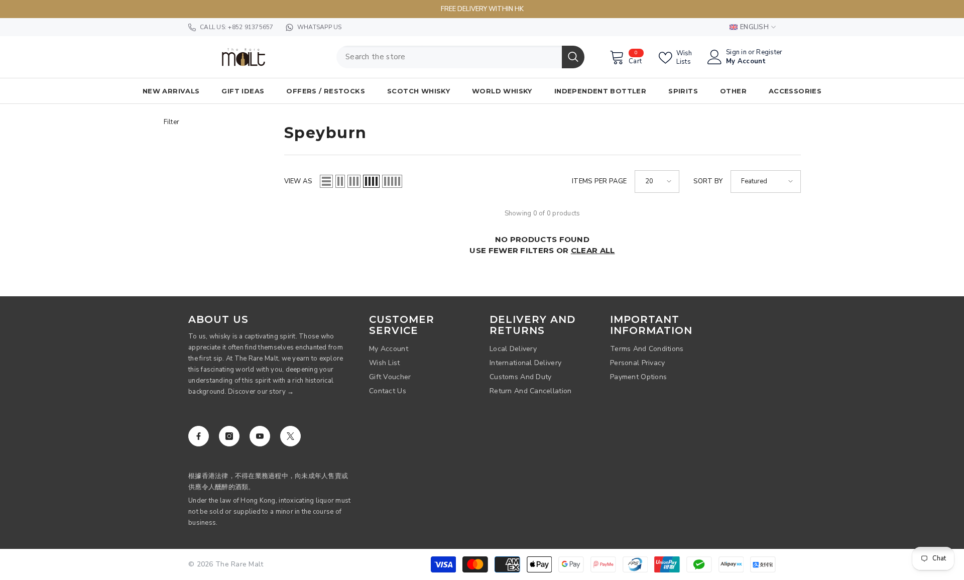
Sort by (708, 181)
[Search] (460, 57)
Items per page (599, 181)
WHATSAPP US (319, 27)
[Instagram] (229, 436)
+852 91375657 (250, 27)
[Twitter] (290, 436)
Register (769, 52)
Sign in (736, 52)
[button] (326, 181)
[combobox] (449, 57)
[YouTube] (260, 436)
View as (298, 181)
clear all (593, 250)
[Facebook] (198, 436)
